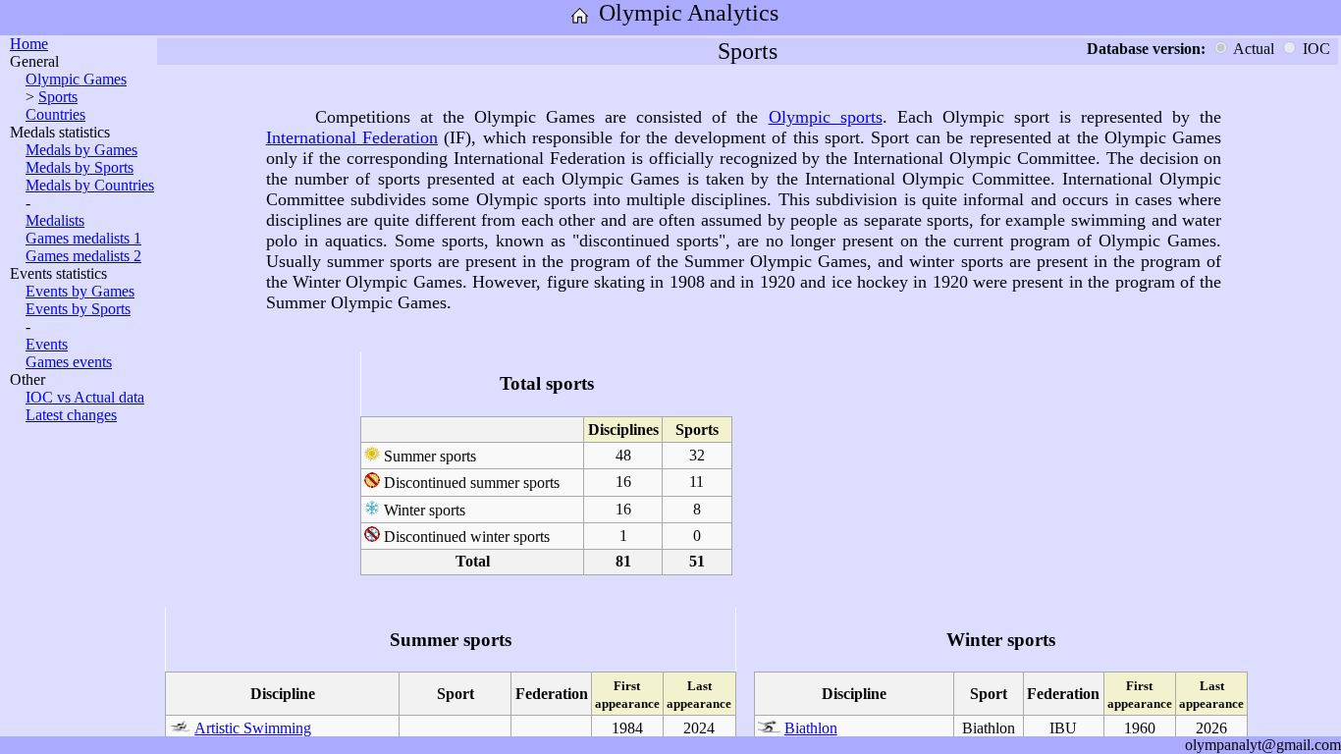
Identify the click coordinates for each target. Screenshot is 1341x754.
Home (29, 43)
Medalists (55, 220)
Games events (69, 361)
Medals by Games (81, 149)
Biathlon (810, 728)
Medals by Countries (90, 185)
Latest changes (71, 414)
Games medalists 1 (83, 238)
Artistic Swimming (252, 728)
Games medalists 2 (83, 255)
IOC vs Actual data (85, 397)
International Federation (352, 137)
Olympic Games (76, 79)
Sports (58, 96)
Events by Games (80, 291)
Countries (55, 114)
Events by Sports (78, 308)
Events (47, 344)
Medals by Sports (80, 167)
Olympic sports (826, 117)
